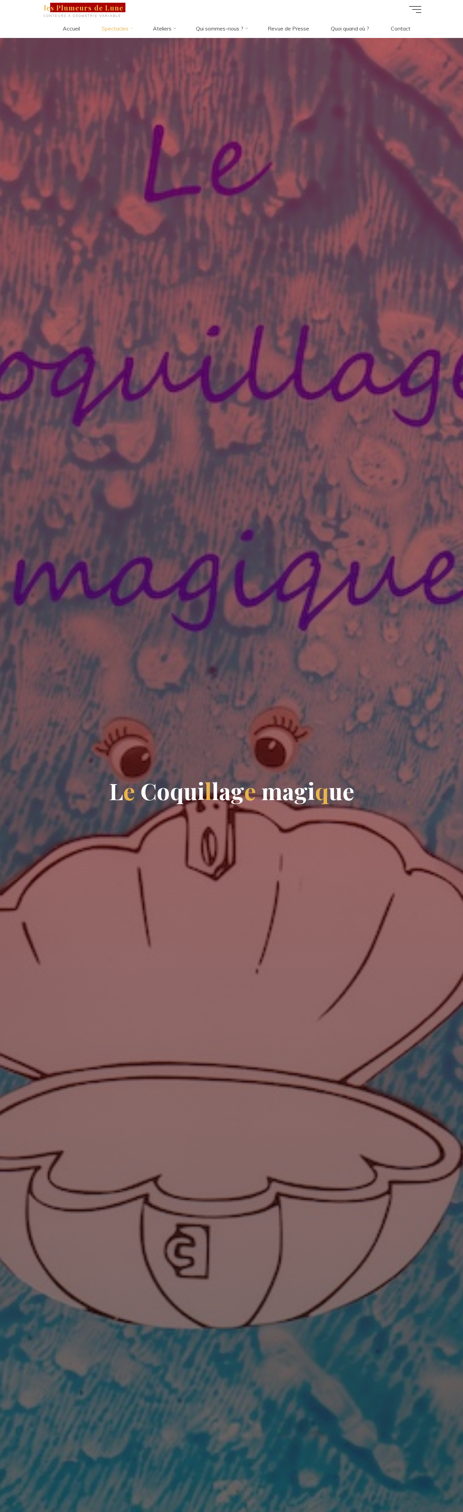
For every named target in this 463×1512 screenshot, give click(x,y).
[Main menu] (415, 9)
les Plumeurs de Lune (83, 7)
